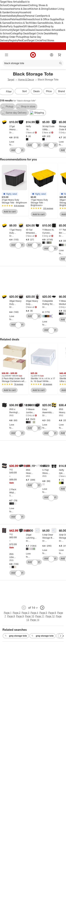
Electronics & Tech (20, 22)
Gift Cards (39, 26)
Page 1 (8, 612)
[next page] (42, 607)
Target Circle (35, 40)
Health (18, 19)
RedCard (23, 40)
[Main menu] (6, 54)
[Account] (51, 54)
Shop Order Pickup (13, 36)
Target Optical (20, 29)
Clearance (40, 29)
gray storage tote (45, 635)
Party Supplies (15, 26)
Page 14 (34, 619)
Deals (31, 29)
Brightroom (11, 132)
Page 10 (29, 616)
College (12, 5)
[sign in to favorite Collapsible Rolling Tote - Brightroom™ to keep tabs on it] (51, 330)
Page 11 (39, 616)
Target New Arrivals (10, 1)
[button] (10, 194)
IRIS (11, 415)
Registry (13, 40)
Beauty (21, 15)
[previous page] (23, 607)
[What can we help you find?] (33, 63)
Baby (14, 15)
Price (49, 91)
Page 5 (43, 612)
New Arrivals (53, 29)
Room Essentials (59, 132)
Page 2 (16, 612)
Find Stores (48, 40)
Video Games (37, 22)
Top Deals (24, 33)
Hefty (26, 132)
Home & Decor (22, 8)
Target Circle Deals (39, 33)
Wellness (27, 19)
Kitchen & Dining (39, 8)
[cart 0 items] (59, 54)
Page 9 (20, 616)
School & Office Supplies (45, 19)
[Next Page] (60, 635)
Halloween (22, 5)
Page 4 (34, 612)
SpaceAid (11, 495)
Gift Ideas (28, 26)
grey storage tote (18, 635)
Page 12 (50, 616)
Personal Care (33, 15)
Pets (12, 19)
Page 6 (52, 612)
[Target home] (33, 55)
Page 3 (25, 612)
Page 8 (11, 616)
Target (11, 79)
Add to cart (10, 211)
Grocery (14, 12)
